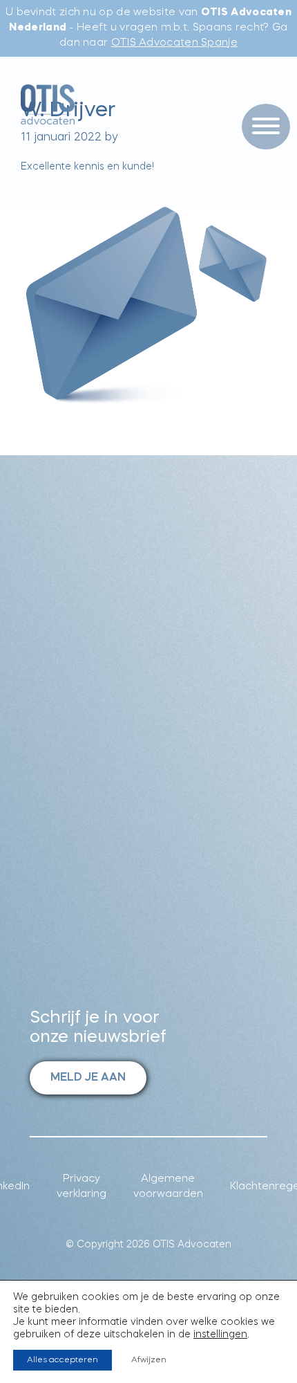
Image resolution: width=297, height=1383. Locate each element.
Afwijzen (148, 1360)
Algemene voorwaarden (168, 1187)
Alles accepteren (62, 1360)
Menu (260, 98)
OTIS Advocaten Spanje (174, 43)
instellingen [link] (220, 1334)
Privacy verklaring (81, 1187)
